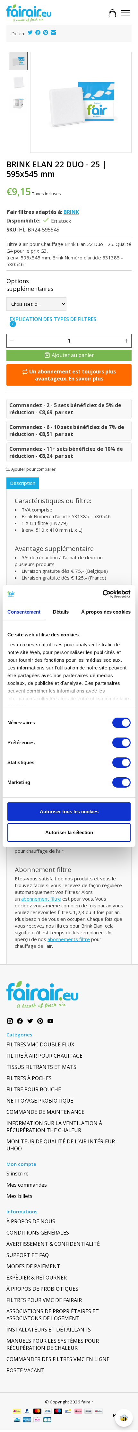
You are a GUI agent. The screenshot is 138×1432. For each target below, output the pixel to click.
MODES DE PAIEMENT (33, 1266)
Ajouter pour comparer (33, 469)
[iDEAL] (17, 1412)
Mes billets (19, 1196)
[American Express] (27, 1420)
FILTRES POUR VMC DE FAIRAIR (44, 1300)
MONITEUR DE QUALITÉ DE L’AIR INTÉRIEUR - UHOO (62, 1145)
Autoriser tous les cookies (69, 811)
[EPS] (37, 1420)
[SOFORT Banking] (78, 1412)
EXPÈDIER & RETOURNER (36, 1277)
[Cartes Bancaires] (47, 1420)
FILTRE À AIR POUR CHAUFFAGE (44, 1055)
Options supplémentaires (30, 285)
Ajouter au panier (73, 355)
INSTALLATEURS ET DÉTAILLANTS (48, 1329)
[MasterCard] (37, 1412)
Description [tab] (22, 483)
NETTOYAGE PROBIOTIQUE (39, 1100)
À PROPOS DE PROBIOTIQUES (42, 1288)
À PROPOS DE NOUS (30, 1221)
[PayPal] (27, 1412)
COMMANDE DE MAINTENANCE (45, 1111)
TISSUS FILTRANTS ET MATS (41, 1066)
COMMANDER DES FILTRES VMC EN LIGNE (57, 1359)
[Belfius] (99, 1412)
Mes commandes (26, 1184)
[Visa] (48, 1412)
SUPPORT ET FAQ (27, 1255)
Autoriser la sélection (69, 832)
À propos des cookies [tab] (106, 612)
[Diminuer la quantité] (11, 340)
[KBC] (17, 1420)
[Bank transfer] (88, 1412)
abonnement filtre (41, 898)
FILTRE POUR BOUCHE (33, 1089)
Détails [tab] (61, 612)
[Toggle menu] (125, 13)
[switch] (121, 743)
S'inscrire (17, 1173)
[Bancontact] (68, 1412)
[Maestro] (58, 1412)
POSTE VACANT (25, 1370)
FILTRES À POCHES (29, 1078)
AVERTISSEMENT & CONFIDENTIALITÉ (53, 1243)
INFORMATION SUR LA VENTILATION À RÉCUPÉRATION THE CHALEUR (54, 1127)
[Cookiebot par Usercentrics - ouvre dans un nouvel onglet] (102, 594)
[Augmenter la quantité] (126, 340)
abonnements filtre (68, 939)
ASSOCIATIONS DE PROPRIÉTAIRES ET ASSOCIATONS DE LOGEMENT (52, 1315)
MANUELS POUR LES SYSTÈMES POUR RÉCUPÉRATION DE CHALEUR (52, 1344)
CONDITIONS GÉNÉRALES (37, 1232)
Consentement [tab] (23, 612)
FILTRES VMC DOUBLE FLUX (40, 1044)
